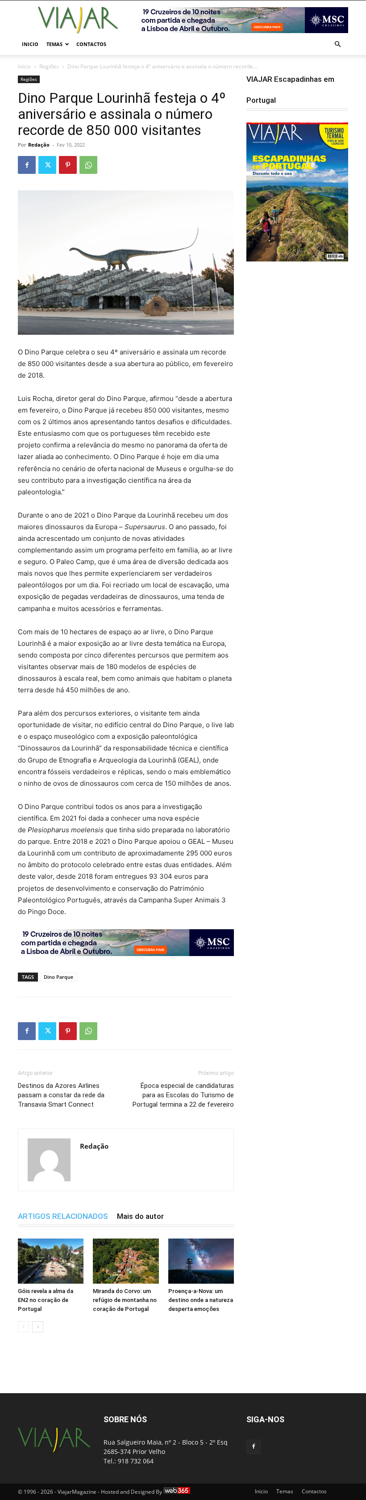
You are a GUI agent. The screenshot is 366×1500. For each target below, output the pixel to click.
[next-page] (37, 1326)
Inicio (30, 44)
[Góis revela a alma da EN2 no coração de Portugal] (50, 1261)
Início (24, 66)
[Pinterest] (68, 165)
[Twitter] (47, 165)
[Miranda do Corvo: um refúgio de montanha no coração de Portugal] (125, 1261)
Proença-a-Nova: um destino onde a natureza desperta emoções (200, 1300)
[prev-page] (23, 1326)
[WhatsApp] (88, 165)
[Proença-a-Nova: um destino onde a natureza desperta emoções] (201, 1261)
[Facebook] (27, 165)
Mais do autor (140, 1216)
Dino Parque (58, 976)
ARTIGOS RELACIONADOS (63, 1216)
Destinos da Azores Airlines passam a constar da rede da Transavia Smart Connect (61, 1095)
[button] (337, 44)
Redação (39, 144)
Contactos (91, 44)
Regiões (49, 66)
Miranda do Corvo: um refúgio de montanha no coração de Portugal (125, 1300)
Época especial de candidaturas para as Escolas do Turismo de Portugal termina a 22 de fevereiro (183, 1095)
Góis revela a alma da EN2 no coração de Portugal (45, 1300)
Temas (54, 44)
